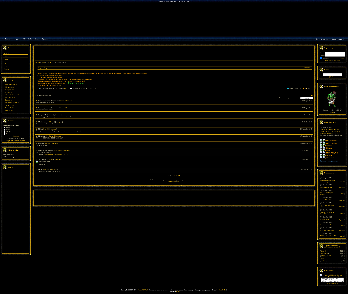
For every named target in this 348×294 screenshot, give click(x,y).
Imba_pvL (46, 169)
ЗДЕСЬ (59, 85)
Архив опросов (20, 140)
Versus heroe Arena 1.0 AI (328, 235)
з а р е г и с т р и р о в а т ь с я (336, 39)
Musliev (51, 122)
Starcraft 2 (8, 105)
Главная (7, 39)
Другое (341, 187)
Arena (342, 213)
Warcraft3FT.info (143, 290)
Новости (6, 53)
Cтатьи (37, 39)
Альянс (8, 132)
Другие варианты (332, 283)
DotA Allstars (9, 97)
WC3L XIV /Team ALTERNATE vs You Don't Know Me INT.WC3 (331, 132)
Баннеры (6, 69)
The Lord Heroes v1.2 (327, 230)
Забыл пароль (328, 60)
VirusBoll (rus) (324, 219)
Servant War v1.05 (326, 200)
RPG (342, 194)
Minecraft (8, 108)
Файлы (30, 39)
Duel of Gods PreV (326, 187)
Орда (8, 129)
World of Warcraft (10, 95)
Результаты (10, 140)
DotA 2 (7, 100)
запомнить (326, 58)
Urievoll (323, 251)
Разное (7, 110)
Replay (323, 129)
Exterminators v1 (325, 225)
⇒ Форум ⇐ (17, 39)
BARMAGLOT (326, 256)
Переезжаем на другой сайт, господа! (327, 181)
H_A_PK (46, 129)
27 (54, 62)
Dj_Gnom (49, 136)
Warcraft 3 (8, 87)
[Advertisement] (16, 212)
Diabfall (47, 143)
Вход (178, 181)
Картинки (45, 39)
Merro (62, 100)
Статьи (6, 59)
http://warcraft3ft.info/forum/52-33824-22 (57, 154)
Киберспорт (9, 89)
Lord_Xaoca (58, 150)
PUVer (66, 88)
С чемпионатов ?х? (332, 129)
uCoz (178, 291)
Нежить (8, 127)
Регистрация (172, 181)
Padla (322, 258)
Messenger (324, 253)
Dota (342, 181)
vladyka (323, 261)
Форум (6, 66)
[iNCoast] (50, 159)
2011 (43, 62)
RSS (24, 39)
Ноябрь (48, 62)
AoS (342, 225)
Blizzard (7, 92)
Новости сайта (10, 84)
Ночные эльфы (11, 134)
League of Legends (11, 102)
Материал (68, 100)
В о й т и (319, 39)
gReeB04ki (222, 290)
